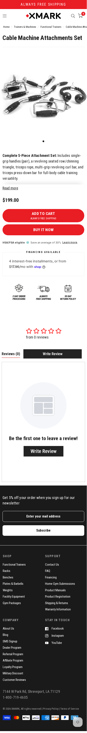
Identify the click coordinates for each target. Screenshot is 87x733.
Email (5, 508)
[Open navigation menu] (4, 16)
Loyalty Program (13, 667)
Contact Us (52, 564)
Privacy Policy (50, 708)
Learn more (69, 242)
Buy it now (43, 229)
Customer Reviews (14, 680)
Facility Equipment (14, 596)
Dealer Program (12, 648)
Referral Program (13, 654)
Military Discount (13, 673)
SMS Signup (10, 641)
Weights (8, 590)
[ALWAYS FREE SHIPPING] (43, 4)
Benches (8, 577)
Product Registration (57, 596)
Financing (51, 577)
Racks (6, 571)
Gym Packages (12, 603)
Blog (5, 635)
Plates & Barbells (13, 584)
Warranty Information (58, 609)
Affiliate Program (13, 660)
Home (6, 26)
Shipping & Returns (56, 603)
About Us (8, 628)
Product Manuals (55, 590)
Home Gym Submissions (60, 584)
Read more (10, 188)
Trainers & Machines (25, 26)
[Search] (73, 16)
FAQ (47, 571)
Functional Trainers (50, 26)
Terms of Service (69, 708)
